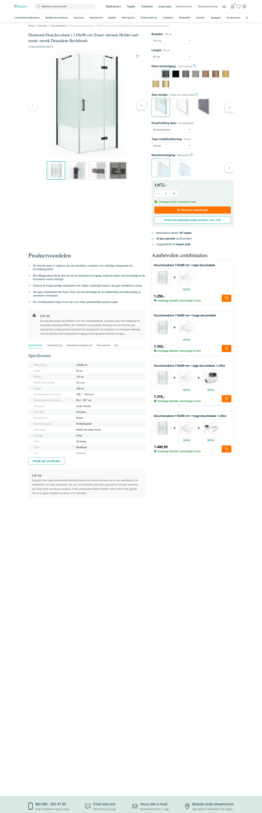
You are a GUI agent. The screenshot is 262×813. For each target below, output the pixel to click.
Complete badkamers (27, 17)
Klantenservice (208, 6)
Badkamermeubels (56, 17)
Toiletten (147, 6)
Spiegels (216, 17)
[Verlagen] (158, 193)
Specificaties (35, 345)
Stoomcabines (148, 17)
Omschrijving (54, 345)
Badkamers (113, 6)
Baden (112, 17)
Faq (116, 345)
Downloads (103, 345)
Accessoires (233, 17)
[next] (141, 105)
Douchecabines (58, 25)
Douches (79, 17)
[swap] (137, 56)
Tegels (131, 6)
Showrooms (184, 6)
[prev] (32, 105)
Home (31, 25)
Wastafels (185, 17)
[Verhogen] (174, 193)
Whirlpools (128, 17)
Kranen (200, 17)
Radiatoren (96, 17)
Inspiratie (164, 6)
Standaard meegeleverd (79, 345)
